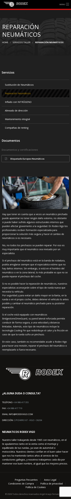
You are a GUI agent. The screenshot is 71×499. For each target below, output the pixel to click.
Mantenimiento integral (17, 119)
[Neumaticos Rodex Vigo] (31, 4)
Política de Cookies (35, 487)
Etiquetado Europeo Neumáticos (27, 158)
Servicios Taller (21, 42)
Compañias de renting (16, 127)
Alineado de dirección (16, 110)
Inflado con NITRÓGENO (18, 102)
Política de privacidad (51, 483)
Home (5, 42)
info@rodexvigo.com (21, 414)
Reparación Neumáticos (18, 93)
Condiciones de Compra (21, 483)
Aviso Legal (50, 479)
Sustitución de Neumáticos (19, 84)
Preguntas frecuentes (26, 479)
